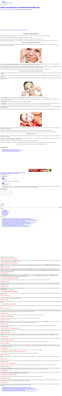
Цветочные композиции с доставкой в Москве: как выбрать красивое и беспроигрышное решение (18, 219)
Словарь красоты (5, 214)
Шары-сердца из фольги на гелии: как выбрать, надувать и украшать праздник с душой (16, 226)
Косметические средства (6, 211)
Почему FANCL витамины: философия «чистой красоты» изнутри (13, 224)
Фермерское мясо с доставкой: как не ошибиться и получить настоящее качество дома (16, 218)
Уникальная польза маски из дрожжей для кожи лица (11, 151)
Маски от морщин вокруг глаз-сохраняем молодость (11, 149)
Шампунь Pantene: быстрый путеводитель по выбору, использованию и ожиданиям (16, 222)
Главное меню (2, 9)
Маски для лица (8, 9)
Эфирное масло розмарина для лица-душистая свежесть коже (12, 150)
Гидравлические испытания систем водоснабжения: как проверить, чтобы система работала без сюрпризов (20, 220)
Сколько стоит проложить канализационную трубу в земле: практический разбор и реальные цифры (19, 390)
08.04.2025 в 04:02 (4, 184)
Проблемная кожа (5, 213)
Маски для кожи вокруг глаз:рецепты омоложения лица (20, 7)
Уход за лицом (4, 215)
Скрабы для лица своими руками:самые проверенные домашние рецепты (13, 172)
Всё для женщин (5, 210)
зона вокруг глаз (55, 44)
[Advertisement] (42, 20)
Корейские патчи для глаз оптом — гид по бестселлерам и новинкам (13, 221)
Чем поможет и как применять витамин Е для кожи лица (9, 173)
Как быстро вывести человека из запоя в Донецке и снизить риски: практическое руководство (18, 223)
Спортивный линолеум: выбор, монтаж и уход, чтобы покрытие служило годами (15, 225)
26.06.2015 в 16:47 (4, 179)
